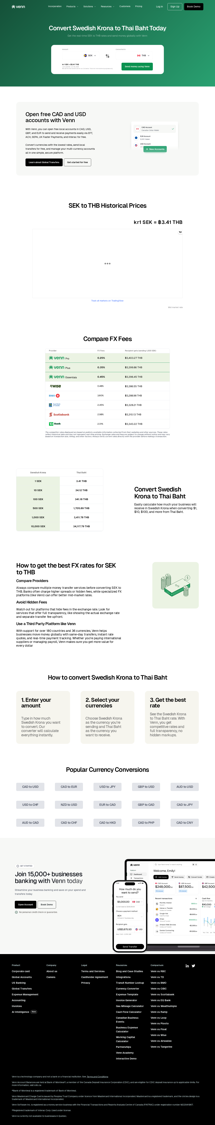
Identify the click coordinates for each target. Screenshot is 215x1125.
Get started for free (77, 162)
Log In (159, 6)
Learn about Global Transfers (44, 162)
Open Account (25, 904)
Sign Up (174, 6)
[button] (72, 6)
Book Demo (193, 6)
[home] (18, 6)
